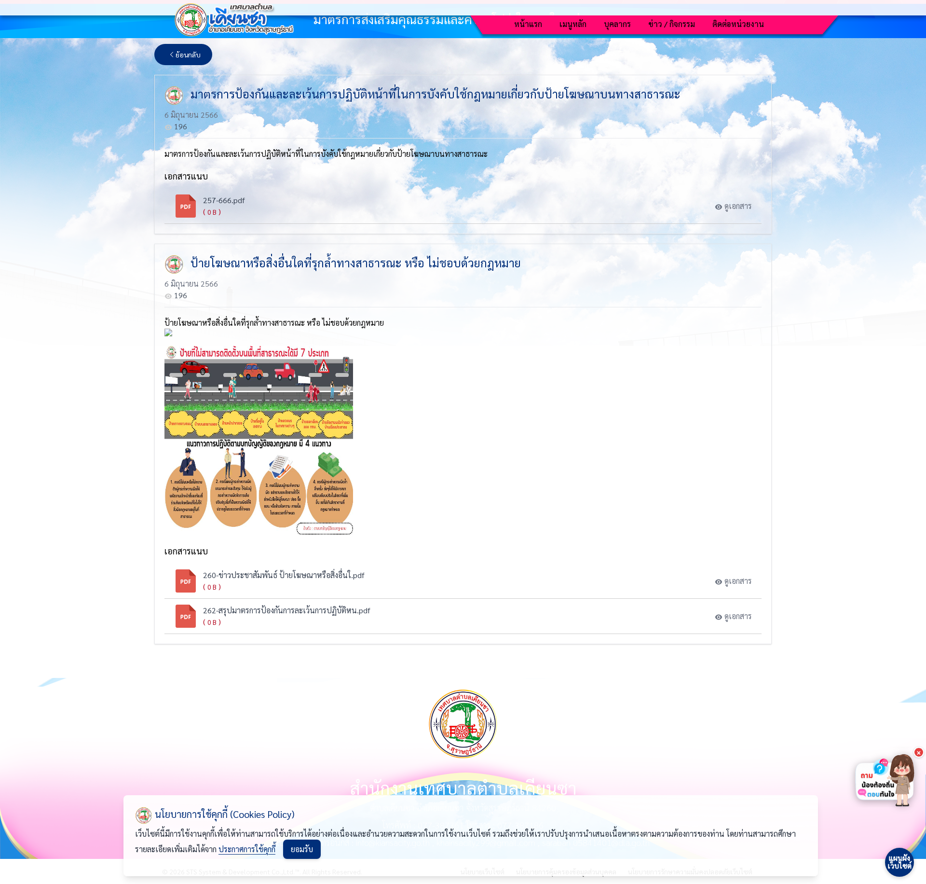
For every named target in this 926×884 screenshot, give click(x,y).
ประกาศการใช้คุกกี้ (246, 849)
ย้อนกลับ (188, 54)
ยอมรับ (302, 849)
